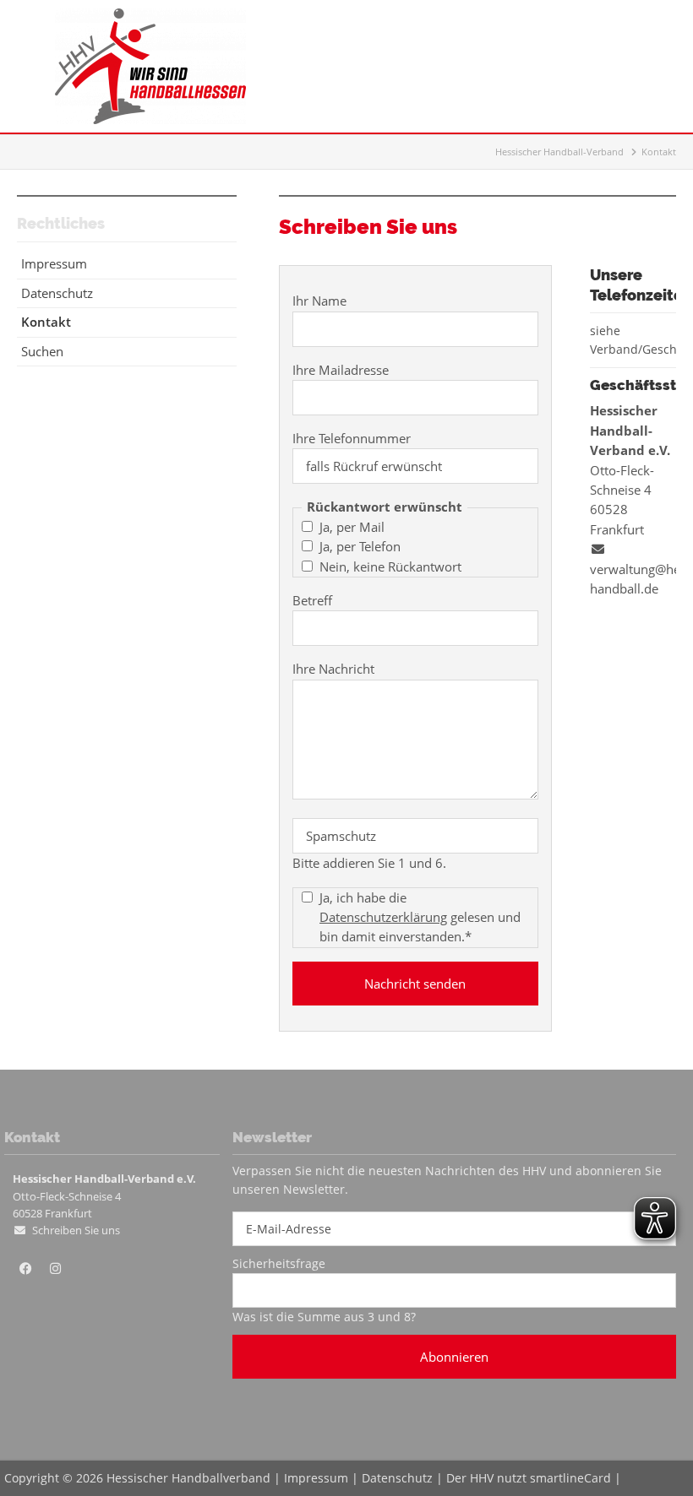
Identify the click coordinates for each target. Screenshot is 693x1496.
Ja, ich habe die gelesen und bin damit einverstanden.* (420, 917)
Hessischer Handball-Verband (559, 151)
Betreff (312, 600)
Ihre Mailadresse (340, 369)
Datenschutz (397, 1478)
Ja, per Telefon (360, 546)
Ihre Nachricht (333, 668)
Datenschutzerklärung (383, 916)
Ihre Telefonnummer (351, 438)
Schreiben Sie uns (76, 1230)
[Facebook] (25, 1269)
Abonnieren (454, 1356)
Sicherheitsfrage (278, 1263)
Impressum (316, 1478)
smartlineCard (570, 1478)
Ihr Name (319, 300)
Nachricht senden (415, 983)
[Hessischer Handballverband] (150, 119)
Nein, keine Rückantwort (390, 566)
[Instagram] (55, 1269)
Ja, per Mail (352, 526)
